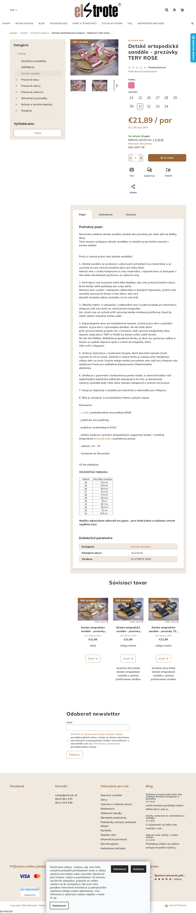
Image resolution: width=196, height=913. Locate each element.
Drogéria (26, 110)
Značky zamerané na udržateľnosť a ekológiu (165, 817)
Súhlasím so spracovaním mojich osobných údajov (97, 734)
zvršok (84, 412)
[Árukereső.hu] (30, 890)
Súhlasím (138, 869)
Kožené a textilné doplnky (36, 104)
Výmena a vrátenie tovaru (116, 804)
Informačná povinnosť (114, 839)
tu (55, 897)
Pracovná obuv (30, 79)
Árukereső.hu (29, 895)
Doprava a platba (111, 795)
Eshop (22, 53)
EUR (12, 10)
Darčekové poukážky (33, 61)
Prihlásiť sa (74, 754)
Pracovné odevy (31, 85)
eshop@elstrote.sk (66, 795)
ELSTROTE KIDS (136, 40)
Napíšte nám (108, 834)
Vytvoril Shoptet (177, 905)
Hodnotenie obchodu (113, 848)
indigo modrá (128, 645)
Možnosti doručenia (140, 143)
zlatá (93, 645)
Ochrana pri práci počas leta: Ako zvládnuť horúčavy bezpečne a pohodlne (164, 796)
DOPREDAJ (28, 67)
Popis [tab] (82, 214)
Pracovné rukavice (32, 92)
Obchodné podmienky (114, 817)
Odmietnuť (119, 869)
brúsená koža (102, 438)
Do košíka (169, 157)
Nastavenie (59, 905)
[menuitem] (6, 23)
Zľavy (104, 799)
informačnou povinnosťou (107, 743)
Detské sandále (30, 73)
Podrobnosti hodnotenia (142, 71)
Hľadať (37, 133)
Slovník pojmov (110, 843)
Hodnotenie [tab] (106, 214)
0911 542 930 (64, 802)
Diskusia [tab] (131, 214)
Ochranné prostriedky (34, 98)
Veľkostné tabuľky (111, 813)
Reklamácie (108, 808)
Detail (91, 658)
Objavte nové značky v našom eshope (162, 836)
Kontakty (106, 830)
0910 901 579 (64, 798)
